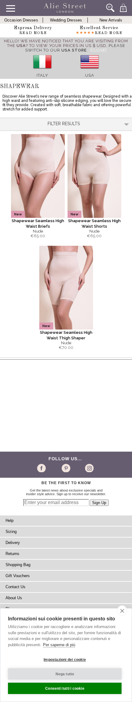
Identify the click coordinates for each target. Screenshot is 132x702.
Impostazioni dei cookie (65, 660)
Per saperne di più (59, 644)
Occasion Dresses (21, 20)
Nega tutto (65, 674)
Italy (42, 75)
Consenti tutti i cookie (64, 688)
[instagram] (88, 468)
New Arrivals (110, 20)
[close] (122, 610)
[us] (89, 70)
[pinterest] (65, 468)
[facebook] (42, 468)
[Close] (98, 50)
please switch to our (75, 47)
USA (89, 75)
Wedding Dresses (66, 20)
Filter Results (64, 123)
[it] (42, 70)
